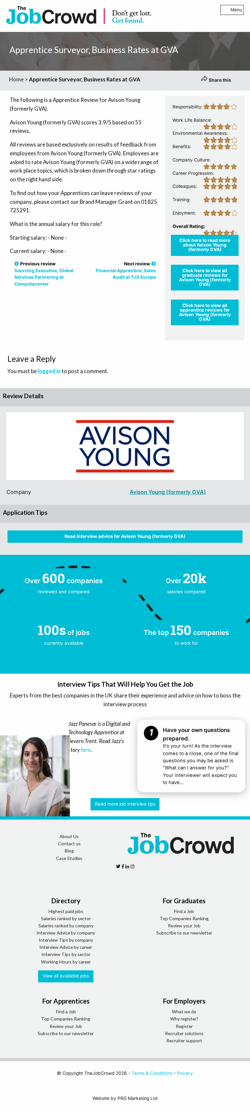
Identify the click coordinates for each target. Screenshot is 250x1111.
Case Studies (69, 858)
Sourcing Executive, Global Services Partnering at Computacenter (44, 277)
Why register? (184, 1018)
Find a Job (184, 911)
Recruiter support (184, 1040)
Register (184, 1026)
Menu (236, 9)
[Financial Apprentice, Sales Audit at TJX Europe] (153, 263)
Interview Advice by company (65, 932)
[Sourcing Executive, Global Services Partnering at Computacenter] (16, 263)
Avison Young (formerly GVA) (168, 492)
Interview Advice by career (65, 947)
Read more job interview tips (125, 804)
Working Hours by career (66, 961)
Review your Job (184, 925)
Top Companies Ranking (184, 918)
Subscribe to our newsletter (184, 932)
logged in (49, 371)
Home (16, 79)
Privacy (185, 1073)
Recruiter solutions (184, 1033)
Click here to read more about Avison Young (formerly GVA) (204, 245)
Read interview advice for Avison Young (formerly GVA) (125, 536)
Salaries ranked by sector (66, 918)
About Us (69, 836)
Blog (69, 850)
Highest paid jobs (66, 911)
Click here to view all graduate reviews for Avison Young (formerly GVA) (205, 277)
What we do (184, 1011)
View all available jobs (66, 975)
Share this (219, 80)
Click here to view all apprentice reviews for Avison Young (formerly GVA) (205, 312)
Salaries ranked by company (65, 925)
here (86, 749)
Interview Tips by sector (65, 954)
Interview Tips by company (66, 940)
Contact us (69, 843)
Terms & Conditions (152, 1073)
